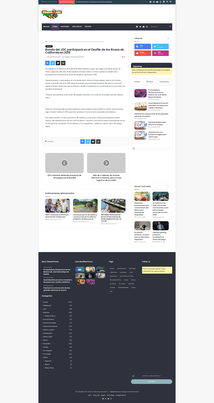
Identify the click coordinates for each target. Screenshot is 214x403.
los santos (122, 284)
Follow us (146, 261)
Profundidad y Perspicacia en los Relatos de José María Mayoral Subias (157, 93)
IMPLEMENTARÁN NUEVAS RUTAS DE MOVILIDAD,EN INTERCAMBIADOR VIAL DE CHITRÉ (111, 218)
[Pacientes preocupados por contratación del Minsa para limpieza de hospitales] (142, 196)
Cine (44, 309)
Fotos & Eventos (48, 319)
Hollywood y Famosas (50, 326)
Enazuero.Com (115, 392)
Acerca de (96, 395)
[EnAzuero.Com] (52, 14)
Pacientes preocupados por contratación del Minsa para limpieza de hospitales (141, 209)
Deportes (88, 26)
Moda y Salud (47, 337)
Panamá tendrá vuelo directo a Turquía (157, 123)
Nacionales (65, 26)
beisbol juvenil (121, 268)
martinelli (131, 284)
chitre (131, 272)
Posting (45, 347)
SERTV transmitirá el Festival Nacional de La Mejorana (57, 216)
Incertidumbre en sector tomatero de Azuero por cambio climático (158, 105)
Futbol (126, 280)
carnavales (123, 272)
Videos (45, 357)
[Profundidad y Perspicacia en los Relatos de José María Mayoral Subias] (140, 93)
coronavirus (113, 276)
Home (47, 26)
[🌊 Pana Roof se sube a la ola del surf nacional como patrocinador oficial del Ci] (161, 196)
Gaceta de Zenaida (49, 323)
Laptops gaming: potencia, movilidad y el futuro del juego (160, 236)
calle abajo (132, 268)
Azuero (55, 26)
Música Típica (49, 368)
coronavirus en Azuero (126, 276)
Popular (137, 81)
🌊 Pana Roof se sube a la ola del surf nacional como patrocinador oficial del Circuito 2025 (161, 209)
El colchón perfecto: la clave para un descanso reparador (141, 236)
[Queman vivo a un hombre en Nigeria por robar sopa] (140, 135)
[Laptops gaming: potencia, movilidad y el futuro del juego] (161, 225)
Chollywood (77, 26)
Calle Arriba (113, 272)
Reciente (150, 81)
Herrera (133, 280)
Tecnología (46, 354)
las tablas (113, 284)
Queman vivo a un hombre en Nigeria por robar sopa (157, 134)
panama (112, 287)
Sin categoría (47, 350)
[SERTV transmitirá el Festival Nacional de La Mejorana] (57, 206)
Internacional (47, 333)
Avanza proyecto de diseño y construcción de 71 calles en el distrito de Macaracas (85, 217)
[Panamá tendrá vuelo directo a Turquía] (140, 125)
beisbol (112, 268)
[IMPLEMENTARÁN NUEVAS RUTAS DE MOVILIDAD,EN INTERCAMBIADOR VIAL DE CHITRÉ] (113, 206)
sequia (133, 287)
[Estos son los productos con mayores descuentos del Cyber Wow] (80, 282)
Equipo (103, 395)
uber (111, 291)
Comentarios (164, 81)
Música (45, 340)
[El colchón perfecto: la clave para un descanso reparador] (142, 225)
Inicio (48, 42)
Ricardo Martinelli (123, 287)
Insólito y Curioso (48, 330)
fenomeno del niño (115, 280)
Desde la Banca (50, 316)
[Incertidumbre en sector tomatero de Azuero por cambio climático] (140, 106)
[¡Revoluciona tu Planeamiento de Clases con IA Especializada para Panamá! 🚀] (80, 269)
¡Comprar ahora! (121, 395)
